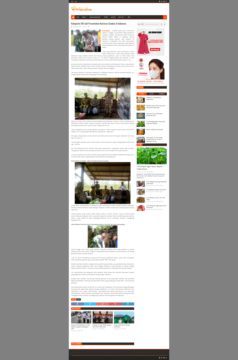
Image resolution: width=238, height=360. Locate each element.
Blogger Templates (92, 358)
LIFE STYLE (121, 17)
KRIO (129, 17)
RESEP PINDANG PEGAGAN (154, 129)
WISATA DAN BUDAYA (95, 17)
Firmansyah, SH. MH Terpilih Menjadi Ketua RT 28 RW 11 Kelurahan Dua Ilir (154, 139)
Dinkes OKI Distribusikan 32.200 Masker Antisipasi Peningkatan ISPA (80, 326)
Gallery (113, 17)
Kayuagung (106, 31)
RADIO (72, 1)
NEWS (77, 17)
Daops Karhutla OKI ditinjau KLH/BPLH (122, 326)
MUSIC (83, 17)
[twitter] (162, 1)
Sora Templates (81, 358)
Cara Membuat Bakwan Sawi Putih (156, 189)
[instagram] (166, 1)
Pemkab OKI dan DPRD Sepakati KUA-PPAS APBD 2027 (102, 326)
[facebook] (160, 1)
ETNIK (76, 1)
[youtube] (164, 1)
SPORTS (106, 17)
